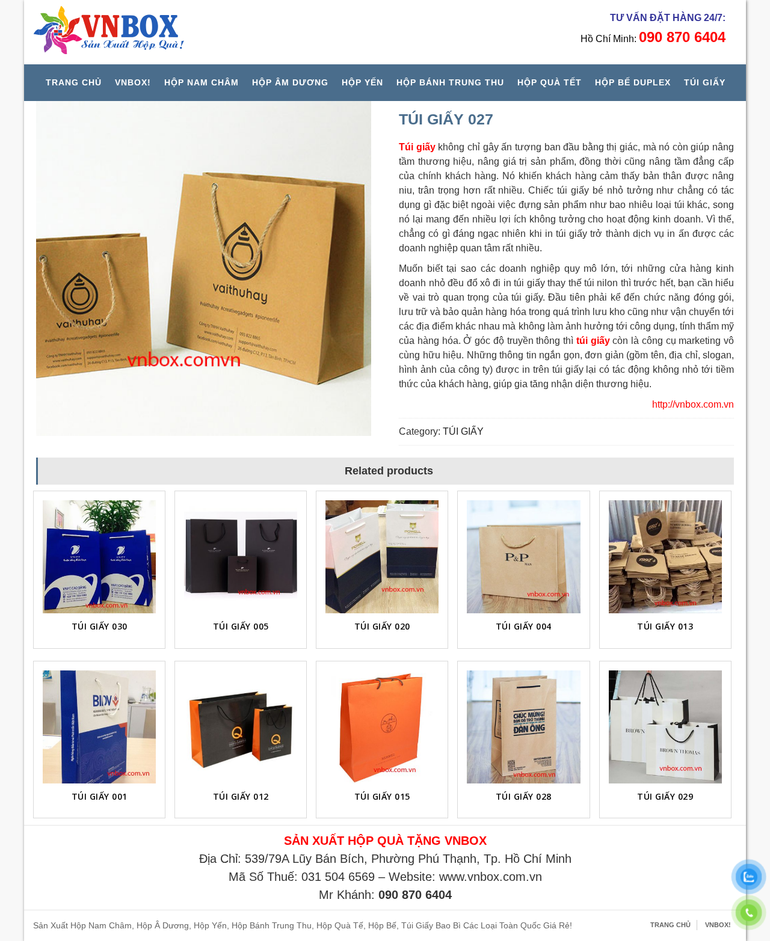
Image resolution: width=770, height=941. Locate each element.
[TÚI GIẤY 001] (99, 726)
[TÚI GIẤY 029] (665, 726)
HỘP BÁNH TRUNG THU (450, 82)
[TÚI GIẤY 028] (523, 726)
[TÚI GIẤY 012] (240, 726)
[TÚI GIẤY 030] (99, 556)
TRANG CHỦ (74, 82)
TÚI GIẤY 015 (382, 796)
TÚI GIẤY (704, 82)
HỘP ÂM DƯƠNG (290, 82)
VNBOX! (133, 82)
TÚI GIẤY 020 (382, 626)
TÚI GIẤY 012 (241, 796)
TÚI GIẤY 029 (665, 796)
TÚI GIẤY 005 (241, 626)
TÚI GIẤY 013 (665, 626)
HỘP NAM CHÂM (201, 82)
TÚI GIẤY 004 (524, 626)
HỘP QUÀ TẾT (549, 82)
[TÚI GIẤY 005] (240, 556)
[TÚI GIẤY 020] (382, 556)
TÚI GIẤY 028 (524, 796)
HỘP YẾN (362, 82)
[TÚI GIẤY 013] (665, 556)
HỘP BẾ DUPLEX (633, 82)
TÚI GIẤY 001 (100, 796)
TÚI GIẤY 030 (100, 626)
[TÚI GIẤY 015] (382, 726)
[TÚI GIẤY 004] (523, 556)
